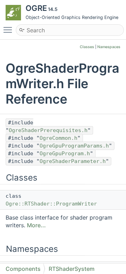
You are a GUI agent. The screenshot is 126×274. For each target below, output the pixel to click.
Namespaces (108, 47)
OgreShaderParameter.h (73, 161)
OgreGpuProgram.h (65, 153)
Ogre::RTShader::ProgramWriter (51, 204)
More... (36, 225)
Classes (87, 47)
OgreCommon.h (58, 138)
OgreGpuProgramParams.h (74, 146)
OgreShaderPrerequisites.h (48, 130)
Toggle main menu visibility (9, 29)
